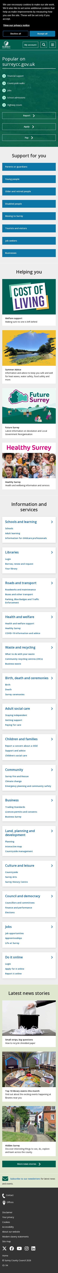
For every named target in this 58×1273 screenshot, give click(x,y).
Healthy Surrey (13, 628)
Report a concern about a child (21, 745)
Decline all (15, 33)
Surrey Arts (11, 877)
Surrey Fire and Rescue (17, 776)
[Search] (43, 45)
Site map (6, 1241)
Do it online (14, 957)
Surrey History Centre (16, 881)
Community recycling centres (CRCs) (24, 659)
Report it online (13, 973)
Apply (27, 126)
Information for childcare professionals (26, 538)
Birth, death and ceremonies (26, 678)
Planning (9, 841)
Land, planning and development (20, 833)
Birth (7, 684)
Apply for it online (14, 968)
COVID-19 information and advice (22, 633)
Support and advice (15, 750)
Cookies (6, 1222)
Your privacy (8, 1217)
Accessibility (8, 1226)
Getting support (13, 720)
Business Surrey (13, 816)
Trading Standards (15, 807)
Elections (10, 912)
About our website (11, 1231)
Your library (11, 568)
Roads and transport (20, 583)
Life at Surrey (12, 943)
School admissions (16, 97)
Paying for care (13, 724)
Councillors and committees (20, 902)
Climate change (13, 781)
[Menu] (52, 45)
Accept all (42, 33)
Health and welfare (19, 617)
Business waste (13, 663)
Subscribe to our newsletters (25, 1178)
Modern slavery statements (15, 1236)
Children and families (21, 739)
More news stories (26, 1163)
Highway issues (14, 104)
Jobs (9, 90)
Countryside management (19, 851)
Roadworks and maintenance (20, 589)
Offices (10, 1202)
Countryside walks (16, 83)
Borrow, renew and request (19, 563)
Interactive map (13, 846)
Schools (9, 528)
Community (14, 770)
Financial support (15, 75)
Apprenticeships (13, 938)
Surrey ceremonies (14, 694)
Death (8, 689)
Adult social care (17, 709)
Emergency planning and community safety (28, 786)
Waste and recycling (20, 647)
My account (30, 44)
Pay (27, 137)
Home (5, 1255)
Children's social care (16, 755)
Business (12, 800)
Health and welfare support (19, 623)
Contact (10, 1195)
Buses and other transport (19, 594)
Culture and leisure (19, 866)
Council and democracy (22, 896)
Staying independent (16, 715)
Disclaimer (7, 1212)
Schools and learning (21, 522)
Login (8, 559)
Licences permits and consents (21, 811)
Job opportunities (14, 933)
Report (26, 115)
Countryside (11, 872)
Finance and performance (18, 907)
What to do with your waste (20, 654)
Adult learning (12, 533)
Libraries (12, 552)
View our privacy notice (16, 25)
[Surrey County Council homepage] (6, 44)
